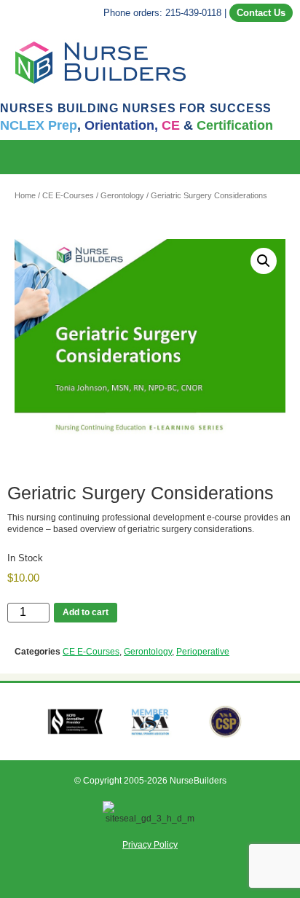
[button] (290, 157)
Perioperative (202, 652)
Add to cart (85, 612)
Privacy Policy (150, 845)
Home (25, 195)
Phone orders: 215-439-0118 (162, 12)
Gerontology (122, 195)
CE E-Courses (68, 195)
